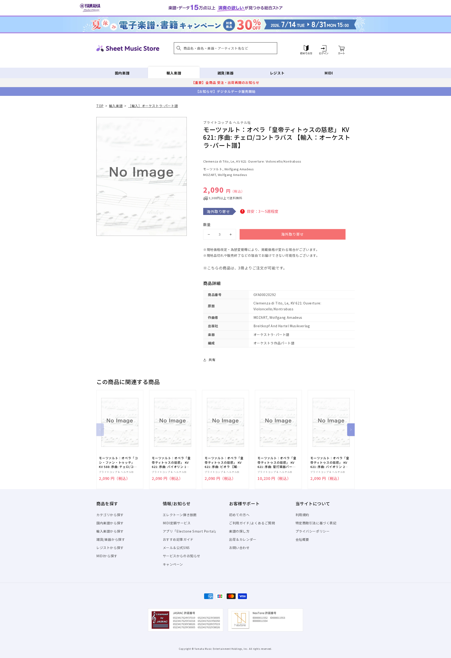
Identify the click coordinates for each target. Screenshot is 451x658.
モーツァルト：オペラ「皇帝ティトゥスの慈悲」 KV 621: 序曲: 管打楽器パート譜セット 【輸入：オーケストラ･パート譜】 (276, 462)
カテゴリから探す (110, 514)
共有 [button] (212, 359)
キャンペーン (173, 564)
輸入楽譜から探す (110, 531)
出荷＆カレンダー (243, 539)
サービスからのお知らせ (182, 555)
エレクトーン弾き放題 (180, 514)
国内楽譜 (122, 72)
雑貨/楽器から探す (110, 539)
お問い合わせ (239, 547)
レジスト (277, 72)
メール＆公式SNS (176, 547)
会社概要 (302, 539)
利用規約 (302, 514)
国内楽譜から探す (110, 523)
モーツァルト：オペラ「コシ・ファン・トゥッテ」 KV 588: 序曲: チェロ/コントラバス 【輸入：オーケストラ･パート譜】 (118, 462)
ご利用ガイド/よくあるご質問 (252, 523)
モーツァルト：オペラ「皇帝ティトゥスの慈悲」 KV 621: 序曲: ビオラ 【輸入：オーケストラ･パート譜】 (224, 462)
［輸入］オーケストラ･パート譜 (153, 105)
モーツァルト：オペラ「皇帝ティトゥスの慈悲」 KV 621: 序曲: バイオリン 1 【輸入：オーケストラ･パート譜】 (171, 462)
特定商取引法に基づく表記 (316, 523)
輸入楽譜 (174, 72)
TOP (100, 105)
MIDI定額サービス (177, 523)
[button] (225, 48)
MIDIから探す (106, 555)
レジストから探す (110, 547)
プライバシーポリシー (312, 531)
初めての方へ (239, 514)
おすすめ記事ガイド (178, 539)
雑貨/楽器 (226, 72)
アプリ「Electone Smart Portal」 (190, 531)
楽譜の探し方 (239, 531)
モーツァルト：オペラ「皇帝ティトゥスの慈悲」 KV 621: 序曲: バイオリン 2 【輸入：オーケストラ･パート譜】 (329, 462)
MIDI (329, 72)
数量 (207, 224)
